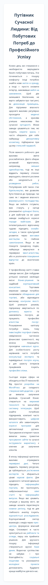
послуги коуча (31, 360)
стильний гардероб (25, 145)
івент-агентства (31, 252)
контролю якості (30, 301)
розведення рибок (24, 183)
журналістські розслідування (24, 515)
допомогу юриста (20, 311)
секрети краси (27, 131)
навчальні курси (30, 346)
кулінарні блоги (31, 211)
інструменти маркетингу (22, 443)
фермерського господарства (24, 200)
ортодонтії (25, 124)
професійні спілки (18, 370)
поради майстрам (20, 221)
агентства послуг (24, 322)
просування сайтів (18, 439)
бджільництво (16, 190)
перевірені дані (18, 463)
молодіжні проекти (24, 564)
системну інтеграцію (20, 408)
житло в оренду (30, 83)
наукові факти (25, 477)
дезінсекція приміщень (26, 104)
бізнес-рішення (25, 280)
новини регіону (17, 508)
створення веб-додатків (21, 391)
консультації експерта (21, 356)
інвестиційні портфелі (20, 332)
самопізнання (16, 242)
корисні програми (20, 425)
